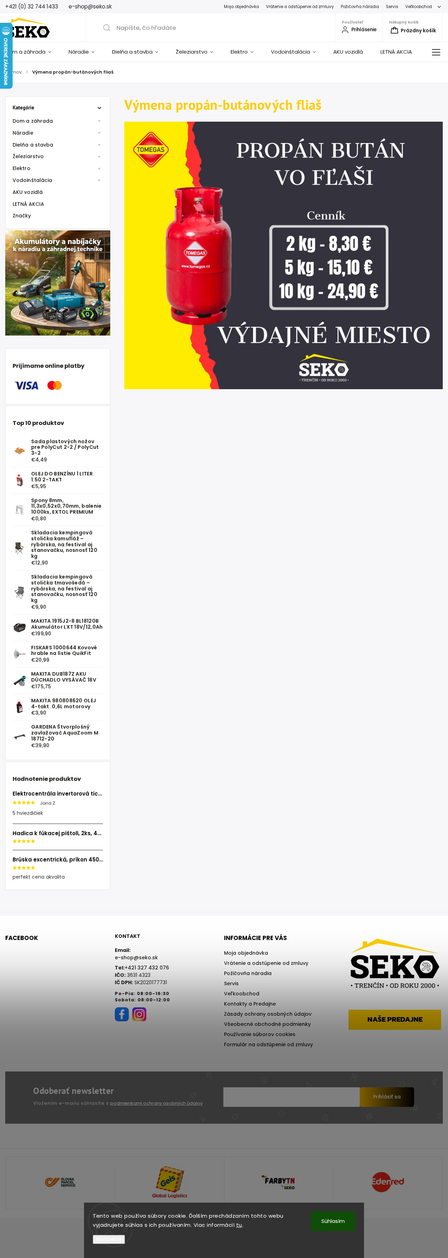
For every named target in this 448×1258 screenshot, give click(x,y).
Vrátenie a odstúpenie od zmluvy (300, 6)
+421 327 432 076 (147, 967)
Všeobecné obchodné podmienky (267, 1024)
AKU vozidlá (28, 192)
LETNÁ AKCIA (28, 204)
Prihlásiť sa (387, 1096)
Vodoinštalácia (32, 180)
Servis (392, 6)
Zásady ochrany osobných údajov (268, 1013)
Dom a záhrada (33, 120)
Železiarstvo (28, 156)
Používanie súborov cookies (259, 1034)
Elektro (21, 168)
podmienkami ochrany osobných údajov (156, 1103)
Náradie (23, 132)
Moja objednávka (241, 6)
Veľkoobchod (418, 6)
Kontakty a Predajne (250, 1003)
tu (239, 1225)
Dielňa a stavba (33, 144)
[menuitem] (32, 52)
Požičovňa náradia (360, 6)
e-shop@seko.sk (136, 957)
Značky (22, 215)
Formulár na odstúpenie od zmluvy (268, 1044)
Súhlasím (333, 1221)
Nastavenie (109, 1239)
